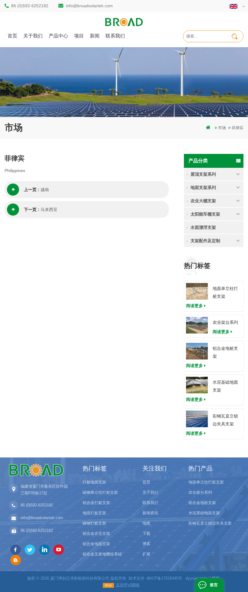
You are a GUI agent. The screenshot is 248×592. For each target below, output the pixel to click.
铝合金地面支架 (96, 544)
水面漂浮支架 (203, 227)
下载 (146, 533)
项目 (79, 35)
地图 (146, 523)
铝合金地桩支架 (225, 352)
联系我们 (115, 35)
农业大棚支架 (203, 200)
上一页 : (31, 189)
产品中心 (58, 35)
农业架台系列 (225, 322)
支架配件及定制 (205, 240)
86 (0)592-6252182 (29, 5)
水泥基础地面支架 (225, 386)
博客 (146, 544)
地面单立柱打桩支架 (225, 292)
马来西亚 (49, 209)
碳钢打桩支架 (94, 523)
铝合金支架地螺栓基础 (102, 554)
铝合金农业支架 (96, 533)
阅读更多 (194, 305)
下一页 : (31, 209)
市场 (222, 127)
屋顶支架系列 (203, 174)
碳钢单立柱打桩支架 (100, 492)
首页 (12, 35)
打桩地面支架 (94, 482)
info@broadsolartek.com (89, 5)
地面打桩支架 (94, 513)
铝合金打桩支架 (96, 502)
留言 (214, 585)
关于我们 (33, 35)
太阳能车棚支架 (205, 214)
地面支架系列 (203, 187)
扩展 (146, 554)
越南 (45, 189)
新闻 (95, 35)
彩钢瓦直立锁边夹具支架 (225, 420)
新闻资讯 (150, 513)
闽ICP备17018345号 (164, 578)
